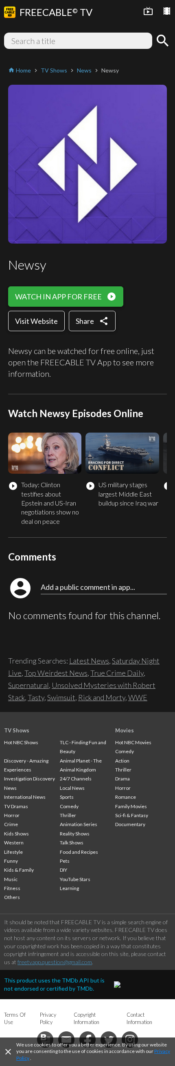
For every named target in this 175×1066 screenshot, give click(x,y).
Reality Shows (75, 834)
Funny (11, 861)
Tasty (36, 697)
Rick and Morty (101, 697)
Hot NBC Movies (133, 742)
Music (11, 879)
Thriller (68, 815)
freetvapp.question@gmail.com (55, 961)
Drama (122, 779)
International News (25, 797)
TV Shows (16, 730)
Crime (11, 824)
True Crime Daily (117, 672)
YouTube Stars (75, 879)
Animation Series (78, 824)
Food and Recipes (79, 852)
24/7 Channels (76, 779)
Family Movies (131, 806)
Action (122, 761)
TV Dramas (16, 806)
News (10, 788)
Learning (69, 888)
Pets (65, 861)
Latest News (89, 660)
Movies (124, 730)
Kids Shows (16, 834)
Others (12, 897)
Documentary (130, 824)
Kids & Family (19, 870)
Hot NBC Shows (21, 742)
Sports (67, 797)
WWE (137, 697)
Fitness (12, 888)
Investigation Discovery (29, 779)
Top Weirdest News (56, 672)
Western (14, 843)
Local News (72, 788)
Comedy (69, 806)
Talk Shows (71, 843)
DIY (63, 870)
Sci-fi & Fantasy (131, 815)
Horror (12, 815)
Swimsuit (61, 697)
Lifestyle (13, 852)
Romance (125, 797)
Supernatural (28, 685)
